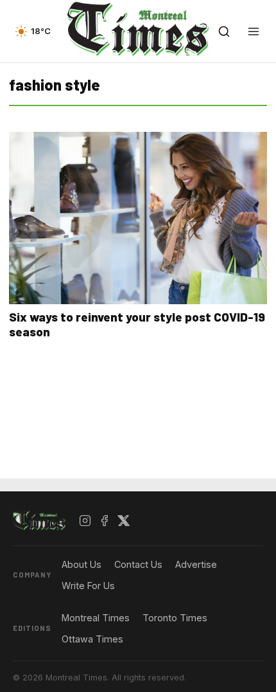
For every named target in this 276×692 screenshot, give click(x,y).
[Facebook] (104, 521)
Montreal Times (96, 617)
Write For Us (88, 585)
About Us (81, 564)
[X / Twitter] (124, 521)
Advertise (196, 564)
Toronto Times (174, 617)
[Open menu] (253, 31)
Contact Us (138, 564)
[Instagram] (85, 521)
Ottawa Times (92, 638)
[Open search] (224, 31)
